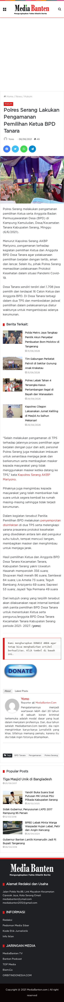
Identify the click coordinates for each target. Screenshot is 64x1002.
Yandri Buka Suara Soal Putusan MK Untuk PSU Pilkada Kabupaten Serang (41, 796)
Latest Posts (21, 691)
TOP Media (9, 964)
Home (9, 97)
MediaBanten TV (13, 953)
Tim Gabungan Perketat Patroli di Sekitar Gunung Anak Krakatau (40, 363)
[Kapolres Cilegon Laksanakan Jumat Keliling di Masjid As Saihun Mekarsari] (12, 411)
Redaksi (7, 920)
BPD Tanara (19, 755)
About (8, 691)
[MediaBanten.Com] (32, 9)
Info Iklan (8, 936)
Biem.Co (8, 970)
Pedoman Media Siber (16, 926)
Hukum (28, 97)
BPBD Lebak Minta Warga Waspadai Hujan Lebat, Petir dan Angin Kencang (42, 826)
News (19, 97)
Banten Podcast (12, 959)
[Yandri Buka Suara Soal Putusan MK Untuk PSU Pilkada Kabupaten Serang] (12, 797)
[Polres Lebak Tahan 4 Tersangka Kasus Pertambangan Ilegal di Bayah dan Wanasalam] (12, 385)
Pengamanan (35, 755)
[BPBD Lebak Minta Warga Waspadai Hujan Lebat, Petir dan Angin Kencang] (12, 827)
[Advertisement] (32, 52)
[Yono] (12, 712)
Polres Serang (51, 755)
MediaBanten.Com (46, 703)
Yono (11, 139)
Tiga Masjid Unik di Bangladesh (27, 779)
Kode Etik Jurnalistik (15, 931)
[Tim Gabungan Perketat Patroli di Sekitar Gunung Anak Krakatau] (12, 363)
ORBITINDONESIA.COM (17, 975)
